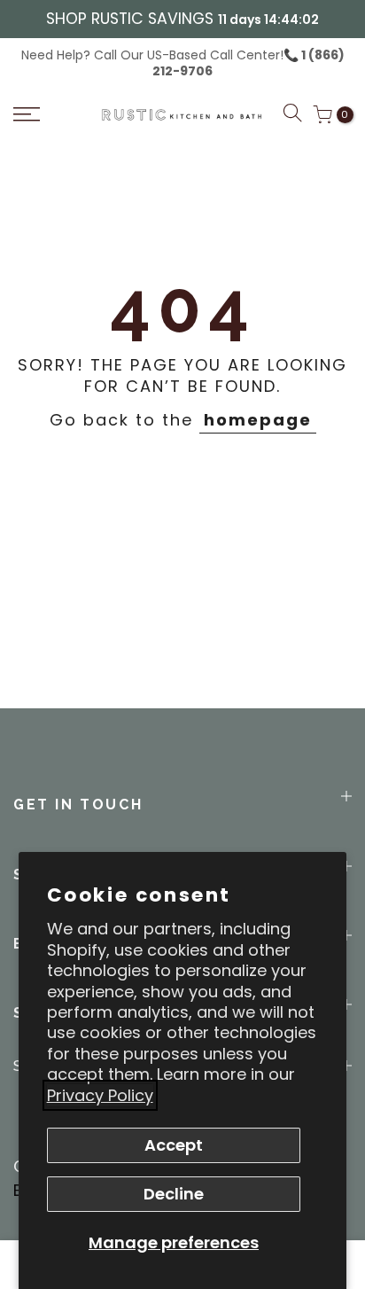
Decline (174, 1194)
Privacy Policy (100, 1095)
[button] (292, 116)
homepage (258, 420)
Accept (173, 1145)
